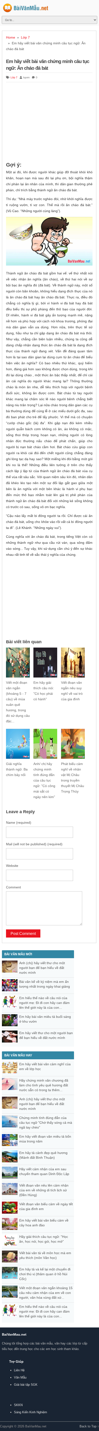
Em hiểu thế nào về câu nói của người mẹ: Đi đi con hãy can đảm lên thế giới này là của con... (44, 1002)
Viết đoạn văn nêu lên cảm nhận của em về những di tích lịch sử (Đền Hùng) (43, 1190)
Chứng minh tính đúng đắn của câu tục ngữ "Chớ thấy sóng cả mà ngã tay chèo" (45, 1122)
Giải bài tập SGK (25, 1384)
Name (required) (18, 822)
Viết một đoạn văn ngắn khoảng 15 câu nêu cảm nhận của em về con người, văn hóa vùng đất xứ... (46, 1292)
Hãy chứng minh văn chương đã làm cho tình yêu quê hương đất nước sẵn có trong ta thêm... (43, 1085)
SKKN (18, 1405)
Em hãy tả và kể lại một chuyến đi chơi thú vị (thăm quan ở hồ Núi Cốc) (44, 1274)
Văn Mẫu (20, 1377)
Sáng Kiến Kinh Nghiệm (30, 1412)
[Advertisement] (49, 122)
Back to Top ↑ (89, 1426)
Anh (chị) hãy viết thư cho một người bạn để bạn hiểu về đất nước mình (42, 967)
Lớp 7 (25, 37)
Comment (13, 887)
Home (10, 37)
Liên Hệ (19, 1370)
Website (12, 866)
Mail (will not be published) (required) (34, 844)
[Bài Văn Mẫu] (26, 9)
